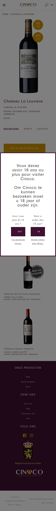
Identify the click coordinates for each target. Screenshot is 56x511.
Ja (39, 231)
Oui (20, 231)
